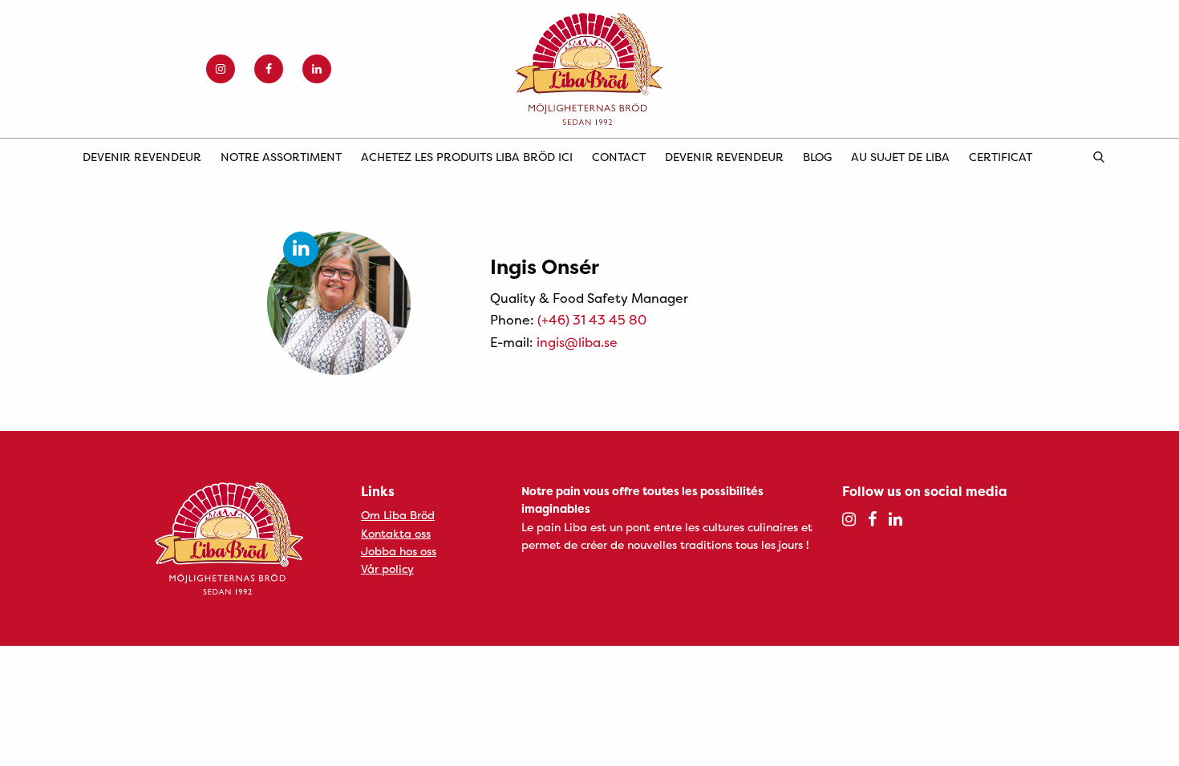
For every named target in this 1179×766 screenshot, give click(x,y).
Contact (619, 156)
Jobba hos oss (398, 550)
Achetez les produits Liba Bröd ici (467, 156)
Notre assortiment (281, 156)
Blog (817, 156)
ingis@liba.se (577, 342)
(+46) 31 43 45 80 (591, 320)
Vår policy (387, 568)
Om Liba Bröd (398, 514)
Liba (589, 69)
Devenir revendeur (142, 156)
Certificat (1000, 156)
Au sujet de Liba (900, 156)
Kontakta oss (396, 533)
